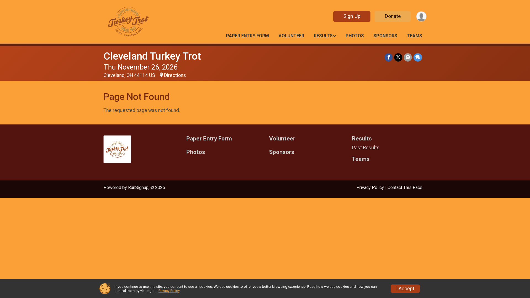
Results (323, 35)
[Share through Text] (418, 57)
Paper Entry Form (247, 35)
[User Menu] (421, 16)
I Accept (405, 288)
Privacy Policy (370, 187)
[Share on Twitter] (398, 57)
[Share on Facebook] (389, 57)
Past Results (366, 147)
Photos (355, 35)
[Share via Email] (408, 57)
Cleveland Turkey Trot (152, 56)
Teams (414, 35)
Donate (393, 16)
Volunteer (291, 35)
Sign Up (352, 16)
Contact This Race (405, 187)
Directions (175, 75)
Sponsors (385, 35)
